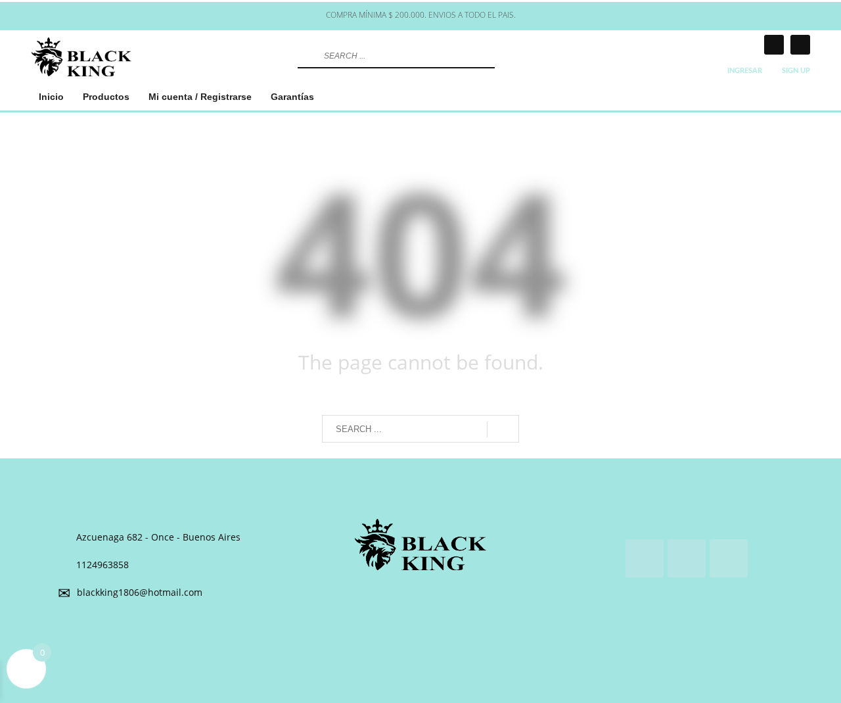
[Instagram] (774, 45)
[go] (306, 56)
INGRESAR (744, 70)
